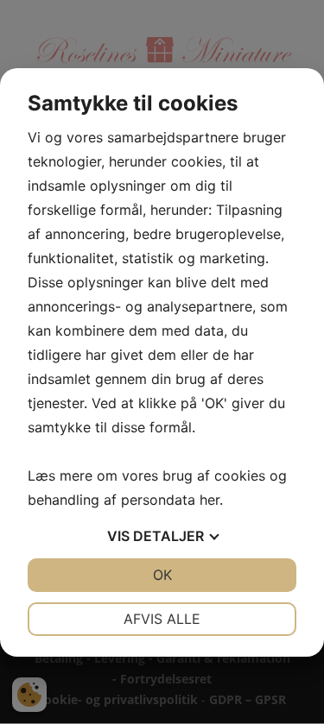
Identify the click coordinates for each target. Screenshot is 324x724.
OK (162, 574)
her (209, 499)
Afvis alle (162, 618)
